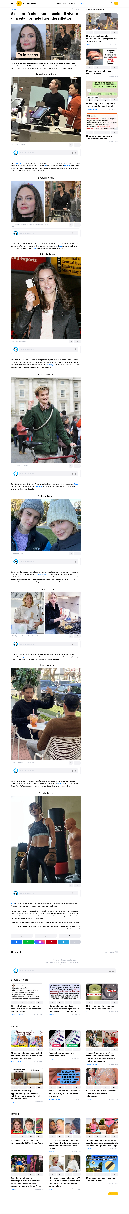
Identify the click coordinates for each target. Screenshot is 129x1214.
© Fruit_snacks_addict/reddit (18, 144)
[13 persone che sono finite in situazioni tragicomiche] (102, 122)
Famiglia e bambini (91, 109)
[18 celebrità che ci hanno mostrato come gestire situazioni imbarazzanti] (102, 1077)
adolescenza (41, 574)
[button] (22, 936)
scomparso (61, 783)
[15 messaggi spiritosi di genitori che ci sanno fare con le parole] (102, 89)
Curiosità (88, 44)
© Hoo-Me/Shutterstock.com (18, 341)
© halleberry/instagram (17, 885)
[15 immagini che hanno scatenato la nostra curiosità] (102, 1164)
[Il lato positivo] (28, 3)
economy (50, 365)
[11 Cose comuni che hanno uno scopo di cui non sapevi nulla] (102, 992)
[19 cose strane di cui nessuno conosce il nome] (102, 57)
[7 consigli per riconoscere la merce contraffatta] (65, 1039)
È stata (76, 484)
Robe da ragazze (16, 1061)
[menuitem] (52, 3)
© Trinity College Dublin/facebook (20, 465)
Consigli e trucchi (54, 1058)
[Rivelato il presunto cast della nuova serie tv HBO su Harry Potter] (27, 1126)
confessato (39, 486)
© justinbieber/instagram (17, 553)
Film (12, 1146)
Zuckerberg (19, 163)
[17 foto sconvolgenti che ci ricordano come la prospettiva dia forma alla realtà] (102, 22)
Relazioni (51, 1151)
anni (69, 66)
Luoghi (13, 1102)
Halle (13, 903)
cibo (45, 165)
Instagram (23, 657)
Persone (13, 9)
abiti (60, 246)
